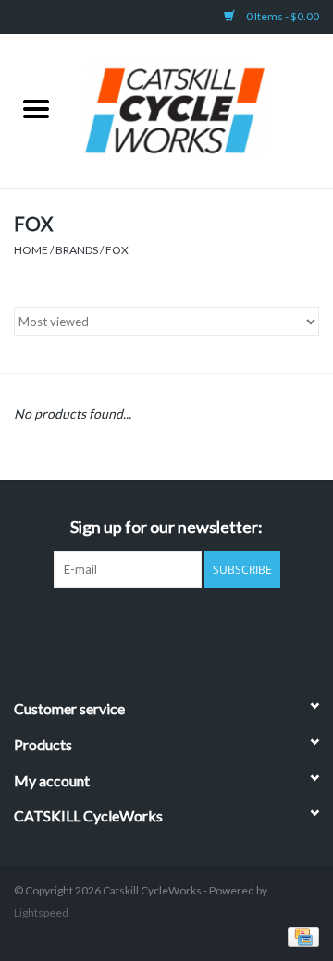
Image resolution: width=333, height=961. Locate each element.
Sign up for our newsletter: (166, 527)
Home (31, 250)
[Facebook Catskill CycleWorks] (151, 625)
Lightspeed (41, 912)
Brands (77, 250)
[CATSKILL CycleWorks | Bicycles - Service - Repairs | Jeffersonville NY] (202, 109)
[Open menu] (36, 108)
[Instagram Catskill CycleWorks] (183, 625)
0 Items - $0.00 (281, 16)
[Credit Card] (300, 936)
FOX (117, 250)
